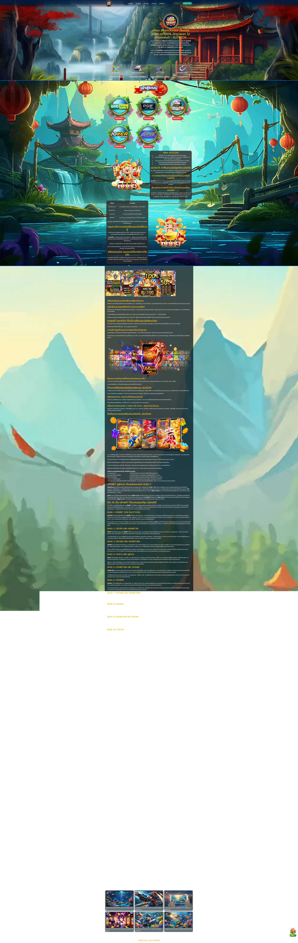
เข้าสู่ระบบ (178, 3)
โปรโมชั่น (138, 3)
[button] (110, 35)
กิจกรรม (146, 3)
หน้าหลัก (130, 3)
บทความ (154, 3)
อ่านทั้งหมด (149, 934)
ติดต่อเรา (162, 3)
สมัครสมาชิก (187, 3)
